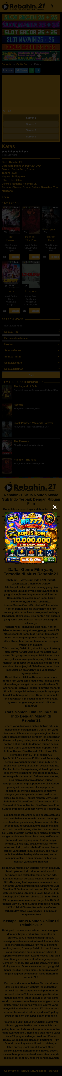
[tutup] (55, 507)
